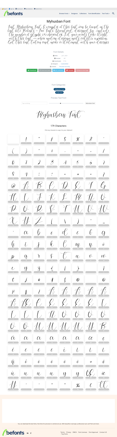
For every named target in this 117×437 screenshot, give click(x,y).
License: (53, 66)
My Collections (29, 8)
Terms (63, 432)
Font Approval (93, 432)
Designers (74, 13)
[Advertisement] (58, 411)
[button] (113, 14)
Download (33, 70)
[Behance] (27, 433)
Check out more (45, 70)
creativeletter (64, 64)
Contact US (103, 432)
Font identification (94, 13)
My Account (20, 8)
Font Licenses (82, 432)
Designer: (55, 64)
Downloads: (57, 61)
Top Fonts (64, 434)
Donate (70, 70)
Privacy (68, 432)
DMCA (75, 432)
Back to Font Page (83, 70)
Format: (58, 58)
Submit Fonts (39, 8)
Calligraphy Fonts (59, 89)
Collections (83, 13)
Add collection (59, 70)
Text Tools (105, 13)
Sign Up (11, 8)
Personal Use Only (64, 66)
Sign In (4, 8)
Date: (56, 55)
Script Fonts (59, 92)
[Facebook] (30, 433)
